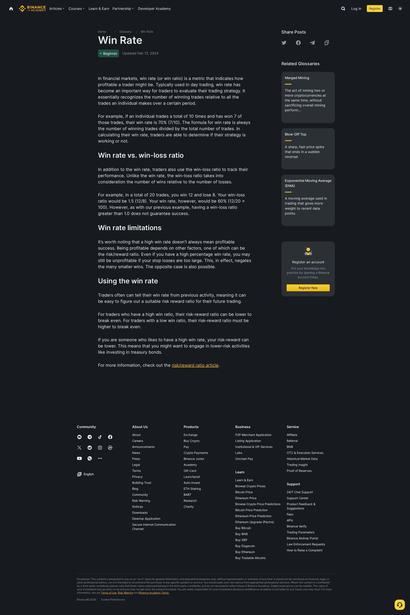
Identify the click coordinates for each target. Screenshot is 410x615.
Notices (137, 506)
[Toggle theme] (400, 8)
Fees (290, 514)
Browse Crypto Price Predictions (257, 504)
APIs (290, 520)
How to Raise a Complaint (304, 550)
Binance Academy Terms (154, 592)
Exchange (191, 435)
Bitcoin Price (244, 492)
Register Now (308, 288)
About (136, 435)
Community (140, 494)
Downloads (140, 512)
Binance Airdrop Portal (302, 538)
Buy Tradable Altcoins (250, 558)
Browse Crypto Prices (250, 486)
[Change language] (390, 8)
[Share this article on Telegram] (312, 42)
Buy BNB (241, 534)
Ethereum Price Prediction (253, 516)
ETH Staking (192, 488)
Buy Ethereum (245, 552)
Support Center (297, 498)
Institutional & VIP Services (253, 447)
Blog (135, 488)
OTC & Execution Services (305, 453)
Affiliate (292, 435)
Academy (190, 464)
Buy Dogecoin (245, 546)
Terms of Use (109, 592)
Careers (137, 441)
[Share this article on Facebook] (298, 42)
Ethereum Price (245, 498)
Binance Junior (194, 459)
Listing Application (248, 441)
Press (136, 459)
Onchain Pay (244, 459)
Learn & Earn (244, 480)
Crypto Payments (196, 453)
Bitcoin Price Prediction (251, 510)
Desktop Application (146, 518)
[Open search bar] (342, 8)
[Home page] (32, 8)
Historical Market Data (302, 459)
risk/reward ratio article (195, 365)
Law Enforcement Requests (306, 544)
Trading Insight (297, 464)
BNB (290, 447)
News (136, 453)
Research (190, 500)
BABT (187, 494)
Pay (186, 447)
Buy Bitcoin (243, 528)
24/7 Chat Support (300, 492)
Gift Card (190, 470)
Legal (136, 464)
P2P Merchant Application (253, 435)
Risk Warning (141, 500)
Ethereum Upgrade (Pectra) (254, 522)
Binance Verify (297, 526)
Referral (292, 441)
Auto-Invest (192, 482)
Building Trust (141, 482)
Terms (136, 470)
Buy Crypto (191, 441)
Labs (238, 453)
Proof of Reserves (299, 470)
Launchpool (192, 476)
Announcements (143, 447)
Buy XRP (241, 540)
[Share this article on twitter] (284, 42)
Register (375, 8)
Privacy (137, 476)
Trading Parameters (300, 532)
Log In (356, 8)
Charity (189, 506)
